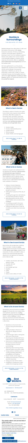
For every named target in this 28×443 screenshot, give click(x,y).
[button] (20, 8)
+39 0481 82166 (16, 403)
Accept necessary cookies (9, 441)
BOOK (25, 8)
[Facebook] (8, 3)
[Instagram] (10, 3)
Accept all (8, 438)
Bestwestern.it (10, 388)
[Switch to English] (16, 3)
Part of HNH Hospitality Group (14, 408)
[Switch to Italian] (13, 3)
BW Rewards (18, 388)
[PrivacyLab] (10, 435)
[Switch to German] (19, 3)
